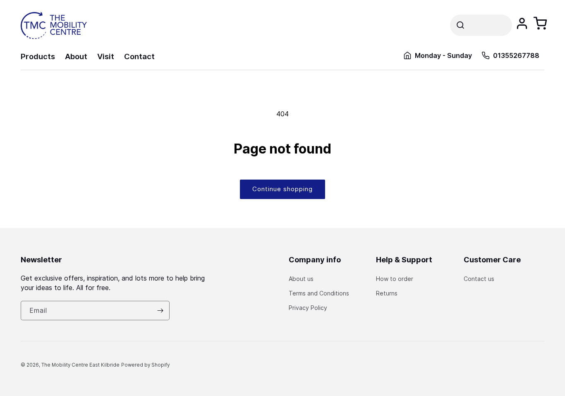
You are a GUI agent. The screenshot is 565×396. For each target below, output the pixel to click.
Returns (386, 293)
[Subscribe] (160, 310)
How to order (394, 278)
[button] (481, 25)
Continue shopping (282, 189)
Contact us (479, 278)
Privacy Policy (308, 307)
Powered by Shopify (145, 365)
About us (301, 278)
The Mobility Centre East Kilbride (80, 365)
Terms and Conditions (319, 293)
